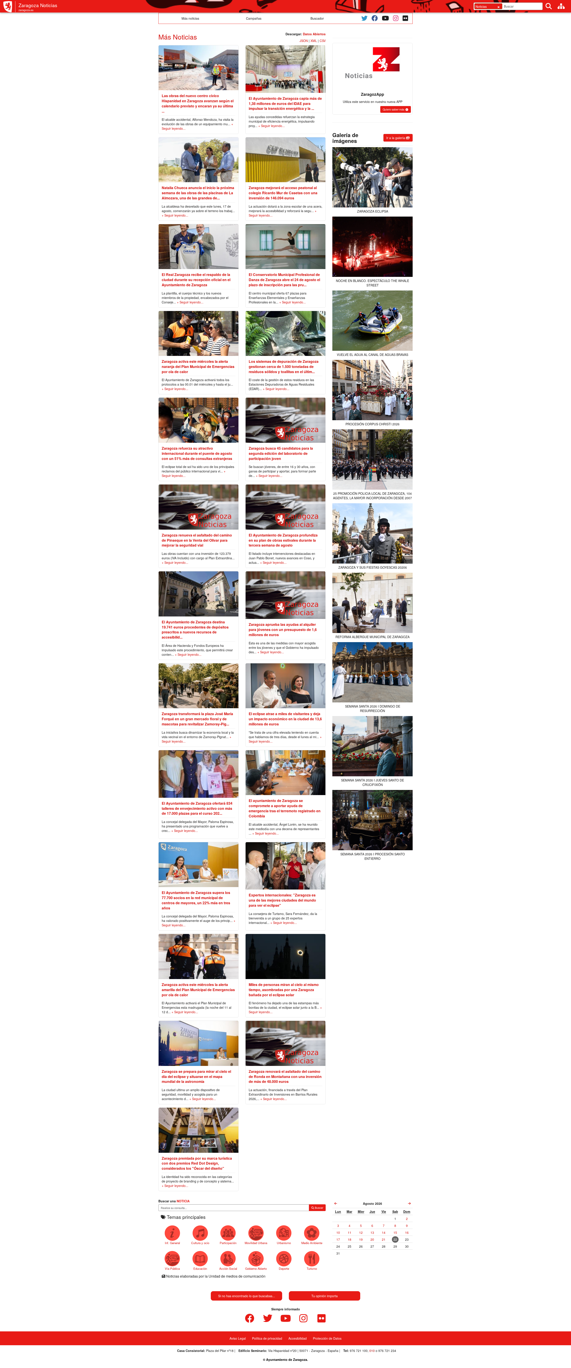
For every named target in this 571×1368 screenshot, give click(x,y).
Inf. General (172, 1243)
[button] (395, 109)
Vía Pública (172, 1268)
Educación (200, 1268)
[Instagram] (396, 18)
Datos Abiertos (314, 34)
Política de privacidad (267, 1338)
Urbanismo (284, 1243)
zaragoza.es (26, 10)
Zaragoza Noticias (38, 5)
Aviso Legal (238, 1338)
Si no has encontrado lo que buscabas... (246, 1296)
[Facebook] (375, 18)
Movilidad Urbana (256, 1243)
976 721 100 (359, 1350)
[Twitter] (364, 18)
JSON (304, 40)
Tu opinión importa (324, 1296)
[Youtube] (385, 18)
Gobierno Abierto (256, 1268)
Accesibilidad (297, 1338)
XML (313, 40)
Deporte (284, 1268)
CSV (323, 40)
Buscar (318, 1207)
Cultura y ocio (200, 1243)
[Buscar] (549, 6)
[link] (335, 1203)
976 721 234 (387, 1350)
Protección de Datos (327, 1338)
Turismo (312, 1268)
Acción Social (228, 1268)
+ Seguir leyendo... (271, 125)
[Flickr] (405, 18)
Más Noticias (177, 37)
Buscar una (174, 1201)
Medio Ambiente (311, 1243)
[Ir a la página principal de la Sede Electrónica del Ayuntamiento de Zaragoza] (9, 6)
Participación (228, 1243)
